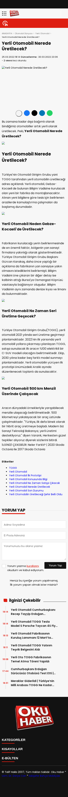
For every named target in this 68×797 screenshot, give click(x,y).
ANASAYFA (7, 33)
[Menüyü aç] (4, 13)
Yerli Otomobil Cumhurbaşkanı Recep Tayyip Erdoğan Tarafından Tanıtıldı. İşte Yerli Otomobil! (33, 612)
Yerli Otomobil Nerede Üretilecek (29, 487)
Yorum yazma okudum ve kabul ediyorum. (25, 568)
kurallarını (33, 566)
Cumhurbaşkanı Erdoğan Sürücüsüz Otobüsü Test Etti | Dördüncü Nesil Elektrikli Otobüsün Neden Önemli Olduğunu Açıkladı (32, 671)
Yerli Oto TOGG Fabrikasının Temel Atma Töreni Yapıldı (31, 659)
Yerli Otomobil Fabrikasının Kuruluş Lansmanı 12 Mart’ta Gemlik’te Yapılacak (31, 636)
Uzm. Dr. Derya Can (14, 776)
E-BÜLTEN (10, 758)
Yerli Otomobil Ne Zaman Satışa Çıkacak (34, 483)
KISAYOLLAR (12, 749)
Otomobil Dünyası (24, 33)
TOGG (13, 468)
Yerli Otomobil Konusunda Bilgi (28, 479)
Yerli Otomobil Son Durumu (26, 490)
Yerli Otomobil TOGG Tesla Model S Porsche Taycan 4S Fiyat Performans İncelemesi (35, 624)
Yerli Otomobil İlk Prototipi (25, 475)
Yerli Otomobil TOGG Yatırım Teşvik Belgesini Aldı (31, 647)
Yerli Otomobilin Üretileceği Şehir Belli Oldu (35, 494)
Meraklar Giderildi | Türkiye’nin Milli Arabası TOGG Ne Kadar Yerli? (32, 683)
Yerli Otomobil (42, 33)
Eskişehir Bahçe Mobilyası (44, 776)
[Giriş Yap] (63, 13)
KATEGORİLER (13, 740)
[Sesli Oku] (19, 113)
